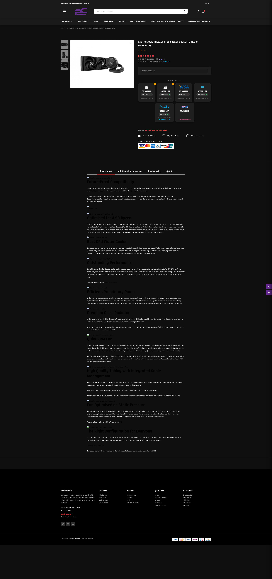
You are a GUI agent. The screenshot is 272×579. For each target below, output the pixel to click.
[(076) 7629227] (269, 286)
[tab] (106, 171)
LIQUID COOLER (163, 130)
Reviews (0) (154, 171)
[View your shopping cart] (203, 11)
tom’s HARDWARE (111, 283)
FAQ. (120, 422)
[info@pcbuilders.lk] (269, 292)
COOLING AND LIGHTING (151, 130)
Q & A (169, 171)
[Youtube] (73, 524)
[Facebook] (63, 524)
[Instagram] (68, 524)
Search (185, 11)
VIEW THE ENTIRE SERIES (95, 446)
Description (106, 171)
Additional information (130, 171)
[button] (64, 11)
